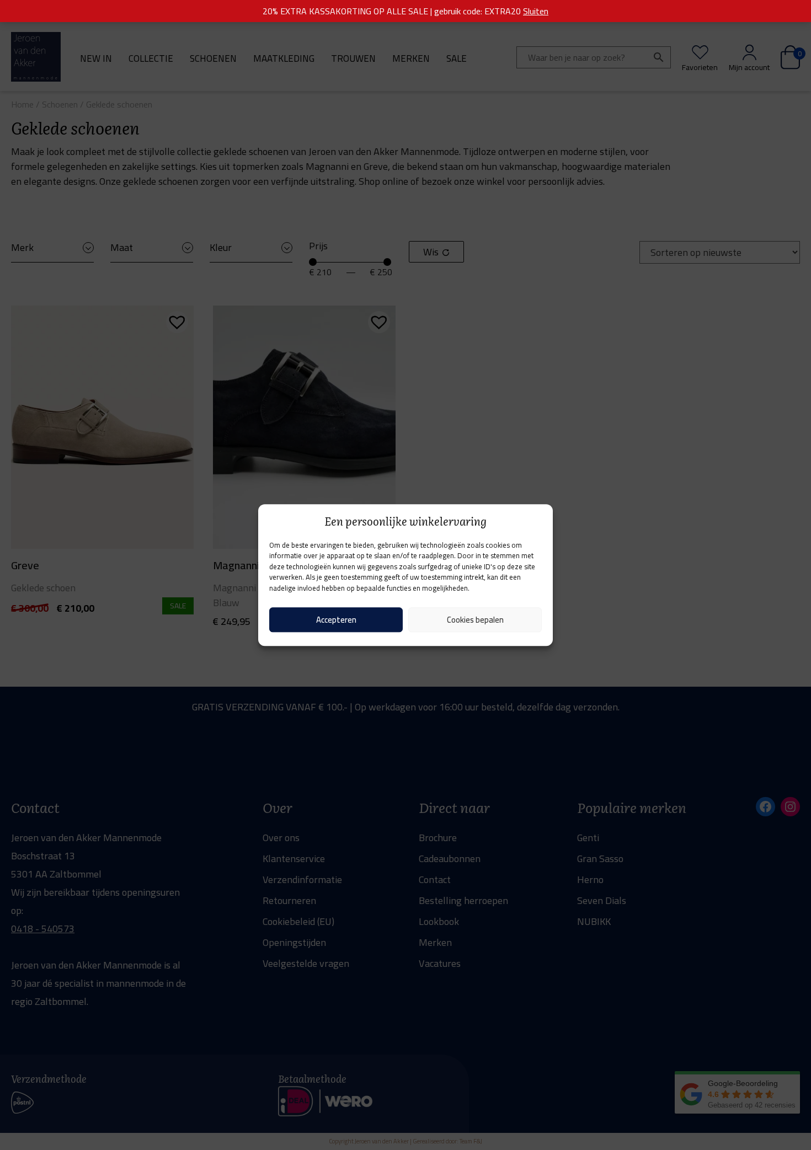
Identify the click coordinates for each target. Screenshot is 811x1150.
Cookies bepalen (475, 620)
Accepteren (336, 620)
